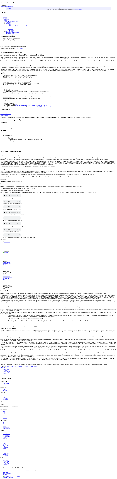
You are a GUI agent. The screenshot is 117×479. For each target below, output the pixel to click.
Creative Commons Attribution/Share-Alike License (32, 468)
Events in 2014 (6, 372)
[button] (1, 392)
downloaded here (20, 48)
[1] (104, 124)
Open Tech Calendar (4, 115)
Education (5, 370)
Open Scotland (3, 111)
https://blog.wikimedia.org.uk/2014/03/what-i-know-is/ (40, 106)
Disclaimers (5, 474)
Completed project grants (8, 374)
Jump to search (11, 6)
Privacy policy (5, 472)
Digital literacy (6, 373)
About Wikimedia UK (7, 473)
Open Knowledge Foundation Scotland (8, 113)
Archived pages (6, 369)
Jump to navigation (4, 6)
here (16, 104)
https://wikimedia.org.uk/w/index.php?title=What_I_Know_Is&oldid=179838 (22, 366)
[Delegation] (5, 252)
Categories (2, 367)
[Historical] (9, 8)
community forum (78, 9)
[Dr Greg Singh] (6, 242)
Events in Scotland (6, 371)
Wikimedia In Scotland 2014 (5, 114)
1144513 (27, 470)
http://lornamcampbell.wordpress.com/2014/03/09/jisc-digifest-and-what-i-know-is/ (31, 105)
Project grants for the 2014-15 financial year (11, 376)
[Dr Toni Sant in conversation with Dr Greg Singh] (7, 264)
